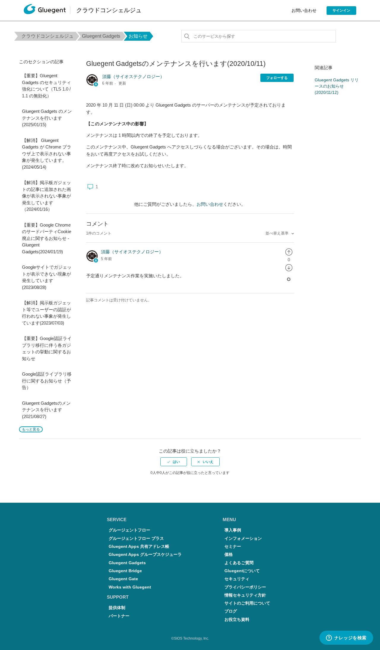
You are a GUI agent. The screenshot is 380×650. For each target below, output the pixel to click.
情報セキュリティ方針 (245, 595)
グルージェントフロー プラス (136, 538)
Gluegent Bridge (125, 571)
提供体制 (117, 607)
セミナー (232, 546)
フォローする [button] (277, 78)
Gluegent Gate (123, 579)
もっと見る (31, 429)
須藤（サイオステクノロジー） (133, 76)
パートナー (119, 616)
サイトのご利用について (247, 603)
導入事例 (232, 530)
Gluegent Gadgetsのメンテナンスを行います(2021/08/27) (46, 410)
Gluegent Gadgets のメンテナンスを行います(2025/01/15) (47, 118)
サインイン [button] (341, 10)
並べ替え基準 (277, 233)
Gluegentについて (242, 571)
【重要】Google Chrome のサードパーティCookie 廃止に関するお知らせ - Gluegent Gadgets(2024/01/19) (46, 238)
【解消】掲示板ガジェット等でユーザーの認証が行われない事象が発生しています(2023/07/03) (46, 312)
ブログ (230, 611)
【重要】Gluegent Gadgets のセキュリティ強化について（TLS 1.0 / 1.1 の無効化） (46, 85)
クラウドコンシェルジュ (47, 36)
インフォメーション (243, 538)
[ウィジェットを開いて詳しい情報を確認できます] (346, 638)
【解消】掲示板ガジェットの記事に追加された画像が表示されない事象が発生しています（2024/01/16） (46, 196)
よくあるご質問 (239, 563)
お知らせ (138, 36)
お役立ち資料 (236, 619)
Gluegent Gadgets (101, 36)
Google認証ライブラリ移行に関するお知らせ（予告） (47, 380)
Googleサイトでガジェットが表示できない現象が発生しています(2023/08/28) (47, 277)
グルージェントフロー (129, 530)
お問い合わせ (304, 10)
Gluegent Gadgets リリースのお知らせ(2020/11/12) (337, 86)
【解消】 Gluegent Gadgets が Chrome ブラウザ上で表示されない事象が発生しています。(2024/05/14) (46, 154)
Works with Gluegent (130, 587)
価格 (228, 554)
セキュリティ (236, 579)
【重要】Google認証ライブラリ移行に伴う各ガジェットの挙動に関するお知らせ (47, 348)
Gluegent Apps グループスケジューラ (145, 554)
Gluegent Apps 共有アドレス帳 (139, 546)
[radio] (288, 251)
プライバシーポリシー (245, 587)
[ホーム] (45, 10)
